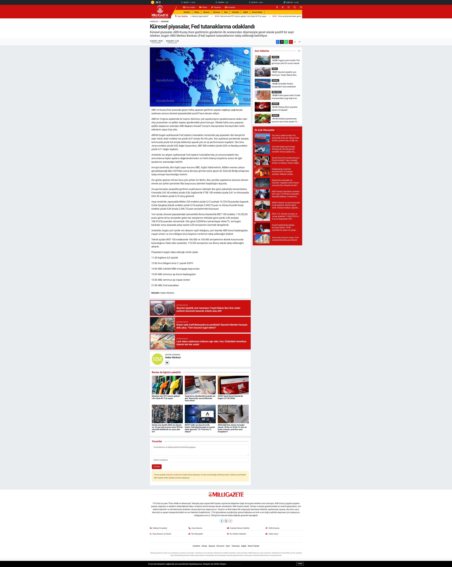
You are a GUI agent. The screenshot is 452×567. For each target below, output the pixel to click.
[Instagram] (230, 521)
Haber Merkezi (173, 357)
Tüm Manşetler (197, 534)
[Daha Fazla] (291, 42)
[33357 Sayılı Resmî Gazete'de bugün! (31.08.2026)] (233, 385)
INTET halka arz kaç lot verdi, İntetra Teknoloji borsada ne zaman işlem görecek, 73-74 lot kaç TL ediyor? (200, 428)
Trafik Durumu (273, 528)
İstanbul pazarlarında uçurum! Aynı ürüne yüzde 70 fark (284, 120)
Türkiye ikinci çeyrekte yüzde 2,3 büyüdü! (284, 108)
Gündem (187, 12)
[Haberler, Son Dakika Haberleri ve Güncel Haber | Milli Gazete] (160, 11)
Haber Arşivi (273, 534)
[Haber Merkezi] (157, 359)
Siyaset (206, 12)
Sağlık (245, 12)
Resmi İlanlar (257, 12)
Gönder (156, 466)
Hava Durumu (197, 528)
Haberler (154, 21)
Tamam (300, 563)
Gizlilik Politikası (234, 564)
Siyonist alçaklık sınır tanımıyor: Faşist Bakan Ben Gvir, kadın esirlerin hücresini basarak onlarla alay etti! (284, 74)
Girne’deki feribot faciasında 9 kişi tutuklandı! (284, 85)
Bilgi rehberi (277, 92)
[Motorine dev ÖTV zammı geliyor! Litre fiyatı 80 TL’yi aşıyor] (167, 385)
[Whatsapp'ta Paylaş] (286, 42)
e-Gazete (231, 7)
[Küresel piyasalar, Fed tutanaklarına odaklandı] (200, 77)
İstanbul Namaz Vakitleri (240, 528)
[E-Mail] (167, 363)
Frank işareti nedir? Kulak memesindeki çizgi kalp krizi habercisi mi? (286, 97)
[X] (226, 521)
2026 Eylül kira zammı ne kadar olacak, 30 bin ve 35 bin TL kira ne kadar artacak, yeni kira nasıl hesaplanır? (232, 428)
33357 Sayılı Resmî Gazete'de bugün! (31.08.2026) (230, 397)
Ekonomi (216, 12)
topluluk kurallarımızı (174, 475)
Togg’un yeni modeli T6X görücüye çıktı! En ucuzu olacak (286, 62)
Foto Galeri (190, 7)
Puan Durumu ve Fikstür (162, 534)
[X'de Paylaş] (282, 42)
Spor (226, 12)
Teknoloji (235, 12)
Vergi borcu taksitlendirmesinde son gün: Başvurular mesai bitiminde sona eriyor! (200, 398)
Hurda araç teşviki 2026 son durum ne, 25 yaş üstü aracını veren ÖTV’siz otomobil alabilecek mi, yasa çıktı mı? (167, 428)
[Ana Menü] (300, 7)
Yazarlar (217, 7)
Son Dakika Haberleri (238, 534)
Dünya (196, 12)
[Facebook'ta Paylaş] (277, 42)
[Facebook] (222, 521)
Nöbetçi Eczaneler (160, 528)
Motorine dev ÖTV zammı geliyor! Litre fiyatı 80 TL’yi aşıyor (166, 397)
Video (204, 7)
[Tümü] (299, 51)
